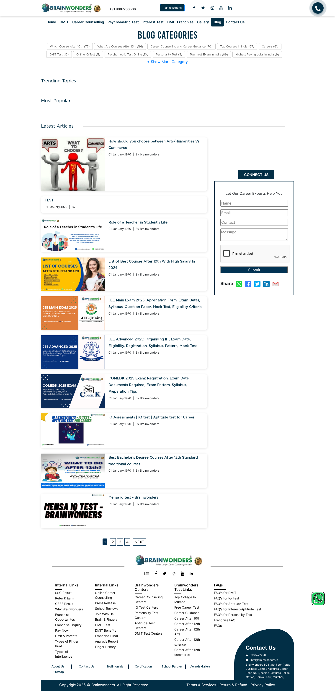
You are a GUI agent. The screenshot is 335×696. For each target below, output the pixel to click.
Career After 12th (187, 624)
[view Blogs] (147, 574)
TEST (49, 200)
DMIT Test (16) (59, 54)
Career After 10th (187, 618)
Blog (217, 22)
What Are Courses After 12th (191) (120, 46)
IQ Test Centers (146, 607)
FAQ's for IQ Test (226, 598)
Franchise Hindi (106, 636)
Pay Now (62, 630)
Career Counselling (88, 22)
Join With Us (104, 614)
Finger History (105, 647)
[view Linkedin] (230, 8)
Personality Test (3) (169, 54)
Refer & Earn (64, 598)
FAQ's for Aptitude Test (231, 604)
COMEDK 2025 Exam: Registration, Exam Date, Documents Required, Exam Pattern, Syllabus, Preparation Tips (149, 385)
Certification (143, 666)
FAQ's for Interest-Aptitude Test (237, 609)
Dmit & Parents (66, 636)
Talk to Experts (172, 7)
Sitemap (58, 672)
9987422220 (257, 655)
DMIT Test (102, 625)
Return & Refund (233, 685)
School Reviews (106, 608)
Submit (254, 270)
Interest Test (153, 22)
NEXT (139, 542)
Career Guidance (186, 613)
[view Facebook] (155, 574)
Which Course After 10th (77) (70, 46)
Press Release (105, 603)
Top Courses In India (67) (237, 46)
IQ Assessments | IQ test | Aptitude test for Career (151, 417)
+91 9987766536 (122, 9)
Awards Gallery (200, 666)
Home (51, 22)
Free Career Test (186, 607)
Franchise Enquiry (68, 625)
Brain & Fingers (106, 619)
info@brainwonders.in (263, 660)
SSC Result (63, 593)
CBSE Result (64, 604)
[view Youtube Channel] (221, 8)
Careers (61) (270, 46)
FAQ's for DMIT (225, 593)
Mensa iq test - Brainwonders (133, 497)
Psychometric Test (123, 22)
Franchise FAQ (224, 620)
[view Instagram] (212, 8)
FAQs (218, 626)
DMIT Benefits (105, 630)
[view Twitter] (203, 8)
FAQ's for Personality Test (233, 615)
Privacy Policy (263, 685)
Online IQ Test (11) (88, 54)
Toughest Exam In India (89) (209, 54)
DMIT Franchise (180, 22)
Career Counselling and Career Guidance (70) (181, 46)
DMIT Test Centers (148, 633)
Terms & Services (201, 685)
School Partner (172, 666)
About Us (58, 666)
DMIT (64, 22)
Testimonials (115, 666)
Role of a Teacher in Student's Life (138, 222)
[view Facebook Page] (193, 8)
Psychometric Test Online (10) (128, 54)
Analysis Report (106, 641)
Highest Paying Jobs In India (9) (257, 54)
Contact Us (235, 22)
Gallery (203, 22)
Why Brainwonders (69, 609)
